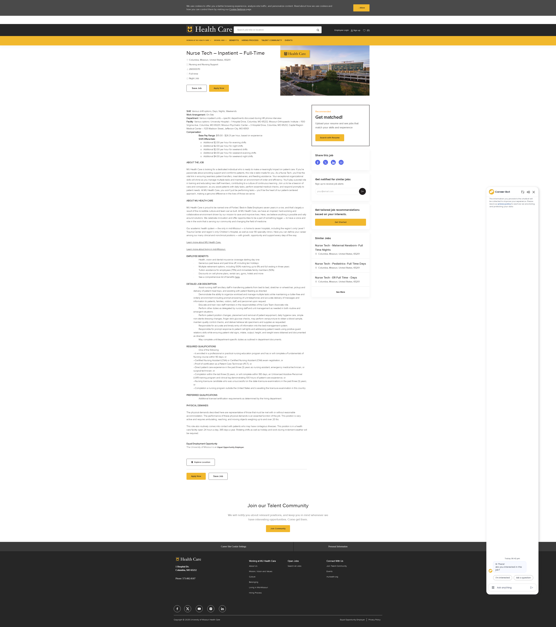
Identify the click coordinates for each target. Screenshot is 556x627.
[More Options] (493, 587)
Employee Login (341, 30)
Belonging (253, 582)
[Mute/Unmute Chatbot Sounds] (528, 192)
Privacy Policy (374, 619)
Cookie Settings (237, 9)
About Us (253, 566)
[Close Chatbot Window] (534, 192)
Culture (252, 576)
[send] (532, 587)
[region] (512, 389)
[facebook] (177, 608)
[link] (209, 29)
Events (329, 571)
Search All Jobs (294, 566)
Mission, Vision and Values (260, 571)
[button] (318, 29)
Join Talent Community (337, 566)
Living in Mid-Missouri (258, 587)
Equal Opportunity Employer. (230, 447)
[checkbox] (196, 88)
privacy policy (504, 204)
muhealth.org (332, 576)
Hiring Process (255, 593)
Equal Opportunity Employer (352, 619)
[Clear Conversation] (523, 192)
